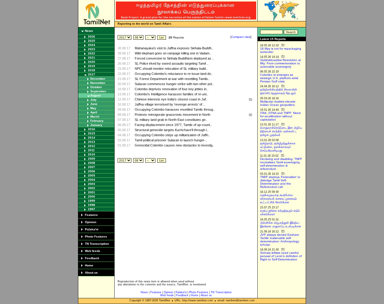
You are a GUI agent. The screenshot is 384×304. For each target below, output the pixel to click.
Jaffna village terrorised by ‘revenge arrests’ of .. (170, 104)
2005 (91, 175)
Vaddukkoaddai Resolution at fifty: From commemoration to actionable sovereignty (280, 63)
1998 (91, 205)
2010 (91, 154)
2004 (91, 179)
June (94, 104)
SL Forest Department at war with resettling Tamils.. (172, 79)
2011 (91, 150)
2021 (91, 57)
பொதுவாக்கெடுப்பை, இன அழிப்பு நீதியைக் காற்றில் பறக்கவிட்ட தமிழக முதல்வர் (281, 131)
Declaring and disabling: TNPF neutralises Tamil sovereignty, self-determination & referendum (281, 163)
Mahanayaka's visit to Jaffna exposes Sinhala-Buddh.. (174, 48)
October (96, 87)
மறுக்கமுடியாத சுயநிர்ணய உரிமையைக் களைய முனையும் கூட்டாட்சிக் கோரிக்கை (278, 198)
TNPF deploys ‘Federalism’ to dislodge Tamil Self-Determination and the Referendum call (280, 182)
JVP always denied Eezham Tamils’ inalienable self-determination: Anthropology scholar (279, 239)
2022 (91, 53)
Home (89, 265)
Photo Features (96, 236)
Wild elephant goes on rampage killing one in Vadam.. (173, 53)
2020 (91, 61)
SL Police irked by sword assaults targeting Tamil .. (171, 63)
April (93, 112)
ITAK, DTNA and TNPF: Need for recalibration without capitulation (280, 116)
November (97, 82)
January (96, 125)
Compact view (240, 36)
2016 (91, 129)
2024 (91, 45)
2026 (91, 36)
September (98, 91)
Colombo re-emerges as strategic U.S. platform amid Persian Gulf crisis (279, 78)
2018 (91, 70)
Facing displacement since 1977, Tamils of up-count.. (173, 125)
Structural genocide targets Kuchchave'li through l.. (171, 130)
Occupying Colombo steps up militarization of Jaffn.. (172, 135)
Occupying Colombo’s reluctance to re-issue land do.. (174, 73)
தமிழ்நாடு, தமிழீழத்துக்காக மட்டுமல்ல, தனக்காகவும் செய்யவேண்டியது (278, 147)
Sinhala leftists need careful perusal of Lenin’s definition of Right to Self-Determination (281, 256)
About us (91, 272)
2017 (91, 74)
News (89, 30)
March (94, 116)
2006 (91, 171)
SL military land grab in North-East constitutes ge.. (171, 119)
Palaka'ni (91, 229)
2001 (91, 192)
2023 (91, 49)
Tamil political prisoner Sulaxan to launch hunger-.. (171, 140)
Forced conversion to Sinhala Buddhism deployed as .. (174, 58)
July (93, 99)
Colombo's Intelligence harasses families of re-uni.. (171, 94)
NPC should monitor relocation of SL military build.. (171, 68)
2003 (91, 184)
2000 (91, 196)
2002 (91, 188)
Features (91, 214)
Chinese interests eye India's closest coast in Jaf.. (171, 99)
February (97, 120)
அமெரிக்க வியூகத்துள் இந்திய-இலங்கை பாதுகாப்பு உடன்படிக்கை (280, 224)
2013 (91, 141)
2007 (91, 167)
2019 (91, 66)
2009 (91, 158)
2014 (91, 137)
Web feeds (92, 251)
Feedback (92, 258)
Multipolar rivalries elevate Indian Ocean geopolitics (278, 103)
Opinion (90, 222)
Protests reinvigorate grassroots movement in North (172, 114)
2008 (91, 162)
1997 (91, 209)
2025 (91, 40)
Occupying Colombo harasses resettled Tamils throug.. (175, 109)
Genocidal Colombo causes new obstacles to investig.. (174, 145)
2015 (91, 133)
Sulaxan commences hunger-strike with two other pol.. (174, 84)
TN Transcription (97, 243)
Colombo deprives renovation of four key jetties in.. (171, 89)
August (95, 95)
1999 (91, 200)
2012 (91, 146)
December (97, 78)
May (93, 108)
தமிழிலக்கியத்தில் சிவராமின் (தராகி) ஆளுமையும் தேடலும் (278, 91)
